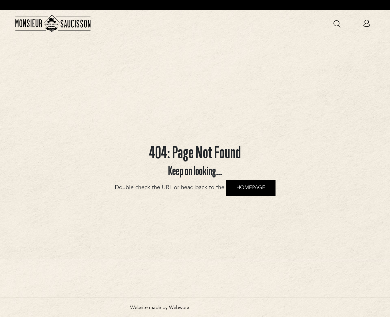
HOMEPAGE (250, 187)
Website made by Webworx (159, 307)
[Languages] (318, 23)
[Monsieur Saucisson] (53, 23)
